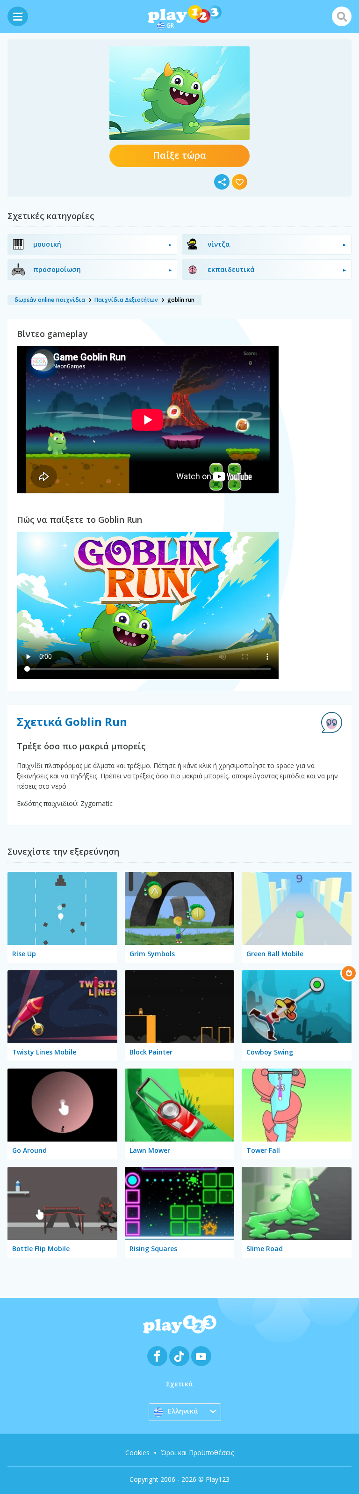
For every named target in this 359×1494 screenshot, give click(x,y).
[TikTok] (179, 1356)
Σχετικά (179, 1383)
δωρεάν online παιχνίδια (49, 300)
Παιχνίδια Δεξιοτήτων (126, 300)
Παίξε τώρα (179, 155)
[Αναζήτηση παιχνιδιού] (342, 16)
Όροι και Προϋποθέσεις (197, 1452)
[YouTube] (201, 1356)
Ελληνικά (183, 1410)
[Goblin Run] (179, 93)
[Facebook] (157, 1356)
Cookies (137, 1452)
